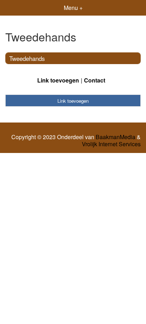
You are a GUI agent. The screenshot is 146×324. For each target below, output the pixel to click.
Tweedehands (27, 58)
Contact (94, 80)
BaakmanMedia (115, 137)
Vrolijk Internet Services (111, 144)
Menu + (73, 8)
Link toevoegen (58, 80)
